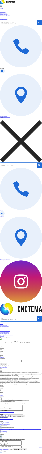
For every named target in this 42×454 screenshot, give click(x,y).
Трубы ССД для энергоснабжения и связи (4, 333)
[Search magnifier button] (39, 22)
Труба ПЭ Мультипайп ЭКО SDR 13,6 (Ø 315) (4, 424)
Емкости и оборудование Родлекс (3, 334)
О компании (6, 19)
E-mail (0, 399)
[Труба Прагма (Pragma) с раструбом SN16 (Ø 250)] (21, 420)
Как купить (3, 19)
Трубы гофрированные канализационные (4, 326)
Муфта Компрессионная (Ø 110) (3, 417)
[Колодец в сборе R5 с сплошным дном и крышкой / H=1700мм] (21, 418)
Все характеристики (2, 357)
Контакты (12, 19)
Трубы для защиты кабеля (2, 327)
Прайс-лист (1, 19)
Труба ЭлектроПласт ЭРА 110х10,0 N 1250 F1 (4, 422)
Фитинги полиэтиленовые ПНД (3, 325)
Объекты (10, 19)
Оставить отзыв (1, 395)
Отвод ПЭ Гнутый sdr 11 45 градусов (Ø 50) (4, 415)
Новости (8, 19)
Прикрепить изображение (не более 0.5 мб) (4, 416)
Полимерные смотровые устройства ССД (4, 332)
